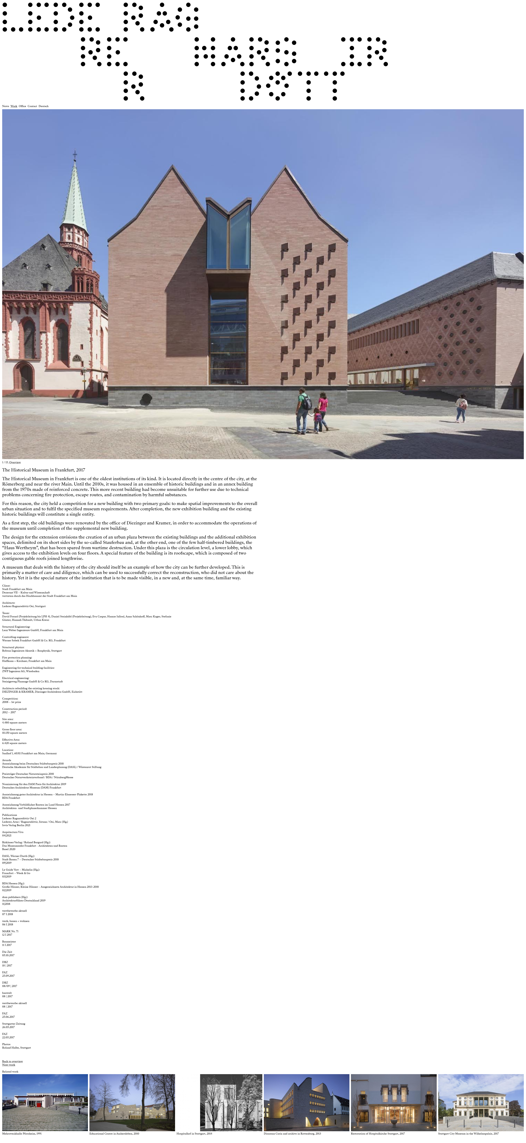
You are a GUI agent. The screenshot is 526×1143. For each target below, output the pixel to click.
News (5, 106)
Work (14, 106)
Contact (32, 106)
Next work (8, 1065)
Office (22, 106)
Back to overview (12, 1061)
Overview (15, 462)
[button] (132, 283)
